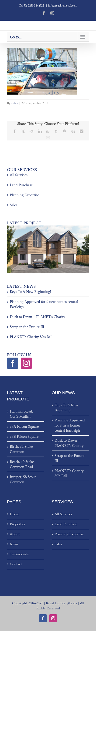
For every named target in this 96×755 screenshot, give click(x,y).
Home (14, 514)
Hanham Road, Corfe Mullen (21, 414)
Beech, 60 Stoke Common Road (22, 464)
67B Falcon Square (24, 436)
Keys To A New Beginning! (30, 291)
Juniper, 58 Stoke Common (23, 479)
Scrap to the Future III (27, 327)
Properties (17, 524)
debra (14, 103)
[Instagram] (26, 363)
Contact (16, 564)
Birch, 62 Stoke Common (21, 449)
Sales (13, 205)
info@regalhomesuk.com (62, 5)
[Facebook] (12, 363)
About (15, 534)
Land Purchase (21, 185)
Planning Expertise (24, 195)
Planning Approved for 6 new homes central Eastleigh (70, 425)
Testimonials (19, 554)
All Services (18, 175)
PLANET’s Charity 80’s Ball (31, 337)
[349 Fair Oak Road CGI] (48, 227)
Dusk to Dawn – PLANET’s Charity (37, 316)
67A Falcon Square (24, 426)
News (14, 544)
